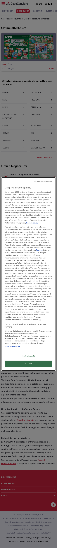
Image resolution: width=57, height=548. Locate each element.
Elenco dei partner (12, 346)
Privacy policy (32, 223)
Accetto (28, 363)
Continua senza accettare (43, 181)
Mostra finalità (28, 356)
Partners (39, 250)
